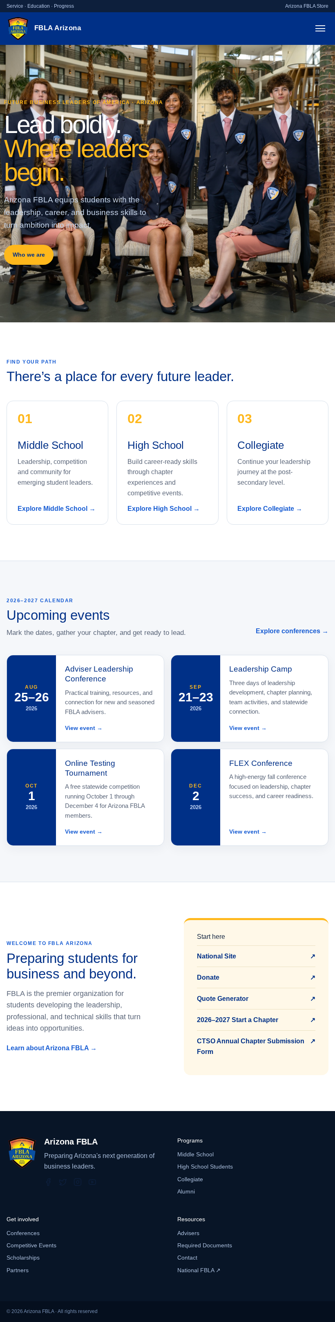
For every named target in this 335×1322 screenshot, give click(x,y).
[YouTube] (92, 1182)
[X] (63, 1182)
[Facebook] (48, 1182)
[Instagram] (78, 1182)
